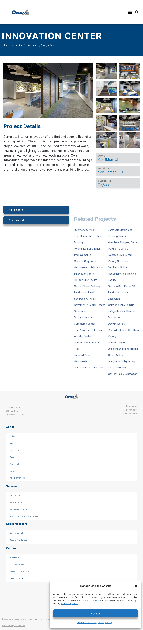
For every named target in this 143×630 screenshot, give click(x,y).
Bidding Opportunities (18, 540)
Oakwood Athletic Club (121, 305)
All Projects (16, 209)
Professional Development (20, 571)
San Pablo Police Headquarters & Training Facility (122, 274)
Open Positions (15, 557)
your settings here (69, 603)
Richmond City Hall (85, 229)
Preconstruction (16, 495)
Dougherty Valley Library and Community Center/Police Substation (122, 367)
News (12, 471)
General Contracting (18, 502)
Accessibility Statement (13, 625)
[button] (136, 586)
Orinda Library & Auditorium (89, 367)
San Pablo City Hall (85, 298)
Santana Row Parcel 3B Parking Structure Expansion (121, 292)
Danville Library (116, 323)
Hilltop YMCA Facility (85, 280)
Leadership (14, 450)
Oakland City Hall (117, 342)
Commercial (16, 220)
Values (12, 457)
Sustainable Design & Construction (24, 516)
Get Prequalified (16, 533)
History (12, 436)
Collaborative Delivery (18, 509)
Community (15, 464)
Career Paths (15, 578)
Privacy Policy (92, 600)
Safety (12, 443)
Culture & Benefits (17, 564)
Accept (95, 613)
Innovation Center (84, 273)
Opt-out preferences (87, 622)
